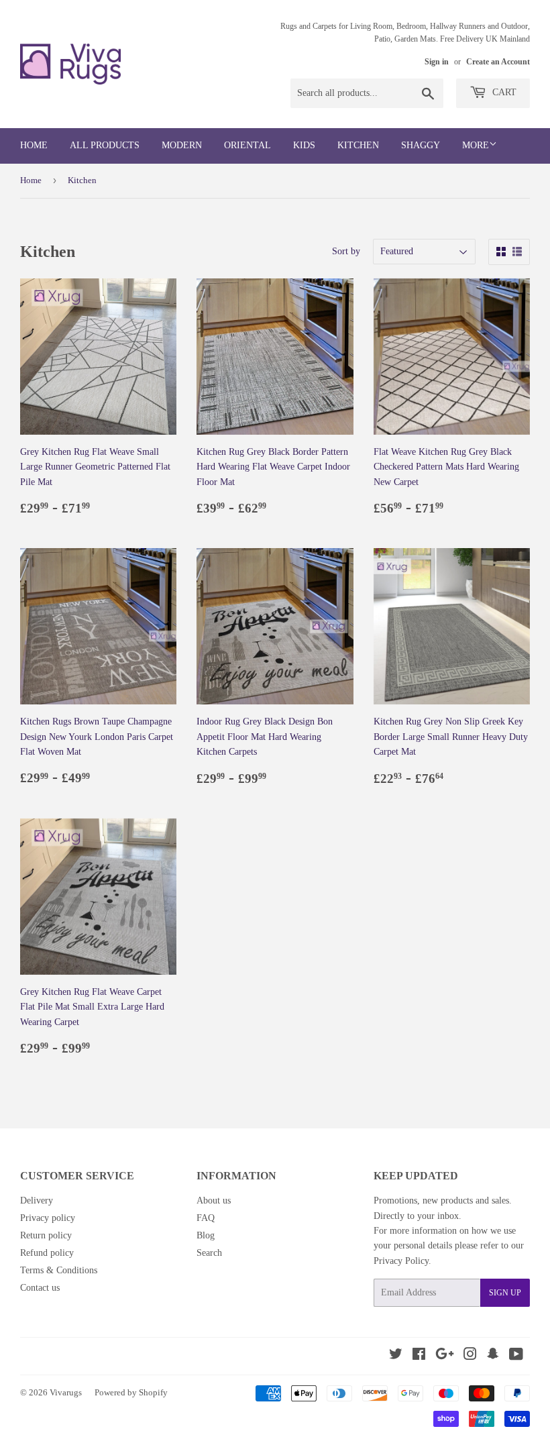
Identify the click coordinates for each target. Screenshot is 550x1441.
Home (34, 145)
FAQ (206, 1218)
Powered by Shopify (131, 1392)
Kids (304, 145)
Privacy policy (47, 1218)
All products (105, 145)
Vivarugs (66, 1392)
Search (209, 1253)
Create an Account (498, 61)
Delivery (36, 1200)
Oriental (247, 145)
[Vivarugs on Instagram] (470, 1356)
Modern (182, 145)
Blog (206, 1235)
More (475, 145)
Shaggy (420, 145)
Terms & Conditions (58, 1270)
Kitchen (358, 145)
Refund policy (47, 1253)
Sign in (437, 61)
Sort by (346, 251)
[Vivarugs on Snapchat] (493, 1356)
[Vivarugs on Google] (444, 1356)
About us (214, 1200)
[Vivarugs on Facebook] (419, 1356)
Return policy (46, 1235)
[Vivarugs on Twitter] (395, 1356)
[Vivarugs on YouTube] (516, 1356)
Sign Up (505, 1292)
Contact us (40, 1288)
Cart (503, 92)
